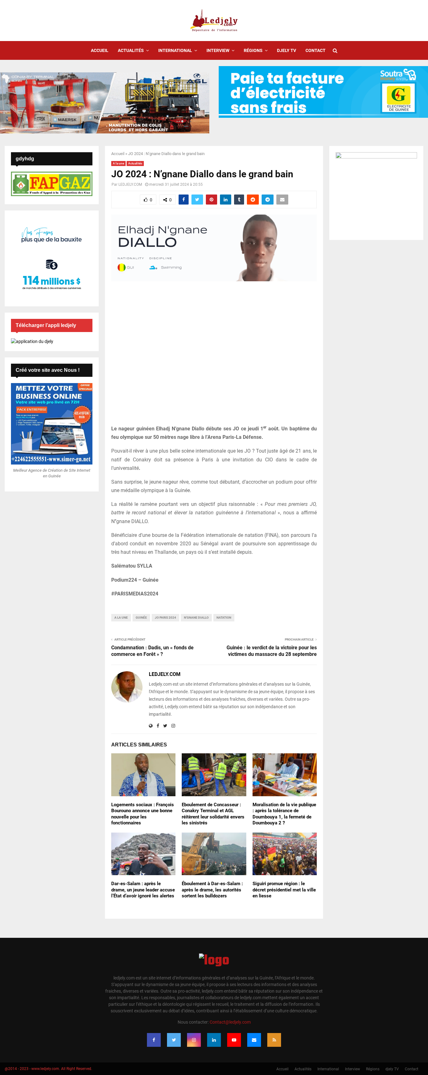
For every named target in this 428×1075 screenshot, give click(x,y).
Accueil (99, 50)
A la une (118, 163)
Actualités (131, 50)
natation (224, 617)
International (175, 50)
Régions (253, 50)
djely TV (286, 50)
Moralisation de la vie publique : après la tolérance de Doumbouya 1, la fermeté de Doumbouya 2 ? (284, 814)
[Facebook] (154, 1040)
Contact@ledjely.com (230, 1022)
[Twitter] (174, 1040)
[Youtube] (234, 1040)
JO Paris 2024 (165, 617)
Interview (217, 50)
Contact (315, 50)
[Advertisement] (214, 356)
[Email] (254, 1040)
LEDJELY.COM (130, 184)
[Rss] (274, 1040)
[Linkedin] (214, 1040)
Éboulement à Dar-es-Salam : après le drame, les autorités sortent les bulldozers (212, 890)
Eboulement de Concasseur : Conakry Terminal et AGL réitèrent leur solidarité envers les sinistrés (213, 814)
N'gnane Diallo (196, 617)
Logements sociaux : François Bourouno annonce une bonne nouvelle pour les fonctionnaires (142, 814)
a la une (121, 617)
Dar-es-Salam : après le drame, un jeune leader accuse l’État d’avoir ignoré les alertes (143, 890)
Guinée (141, 617)
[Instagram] (194, 1040)
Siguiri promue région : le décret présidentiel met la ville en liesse (284, 890)
